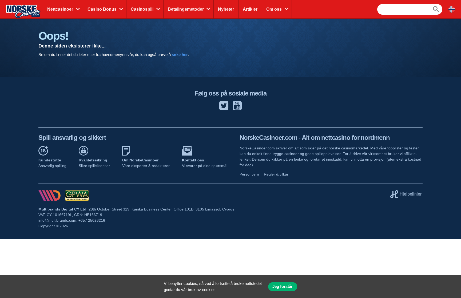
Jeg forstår (282, 286)
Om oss (274, 9)
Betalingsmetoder (186, 9)
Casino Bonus (102, 9)
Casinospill (142, 9)
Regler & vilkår (276, 174)
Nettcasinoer (60, 9)
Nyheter (226, 9)
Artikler (250, 9)
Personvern (249, 174)
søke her (180, 54)
